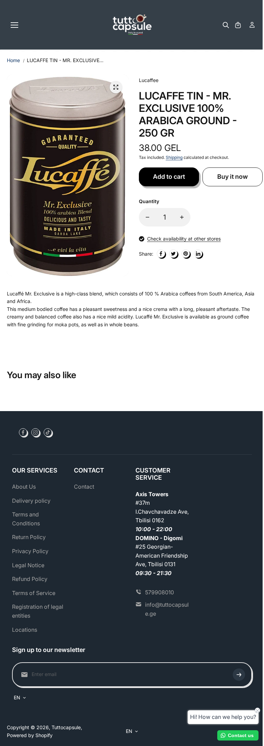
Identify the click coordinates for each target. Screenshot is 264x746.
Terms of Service (33, 593)
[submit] (238, 674)
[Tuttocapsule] (132, 25)
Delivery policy (31, 500)
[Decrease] (147, 217)
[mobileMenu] (14, 25)
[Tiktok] (48, 432)
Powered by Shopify (30, 735)
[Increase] (181, 217)
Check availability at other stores (184, 239)
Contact (84, 486)
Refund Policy (29, 578)
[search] (226, 25)
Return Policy (29, 537)
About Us (24, 486)
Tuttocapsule (66, 727)
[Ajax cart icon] (238, 25)
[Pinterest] (186, 253)
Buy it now (232, 176)
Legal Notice (28, 565)
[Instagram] (35, 432)
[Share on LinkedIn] (198, 253)
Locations (24, 629)
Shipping (174, 157)
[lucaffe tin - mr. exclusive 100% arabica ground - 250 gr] (115, 87)
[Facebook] (161, 253)
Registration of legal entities (37, 611)
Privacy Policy (30, 551)
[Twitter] (173, 253)
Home (13, 60)
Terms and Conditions (26, 519)
